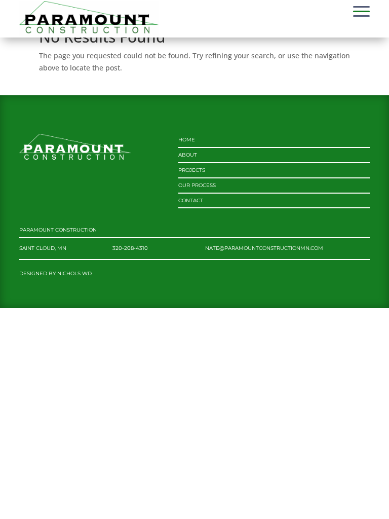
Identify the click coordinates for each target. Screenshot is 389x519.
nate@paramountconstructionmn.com (264, 248)
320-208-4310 (130, 248)
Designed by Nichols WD (55, 273)
